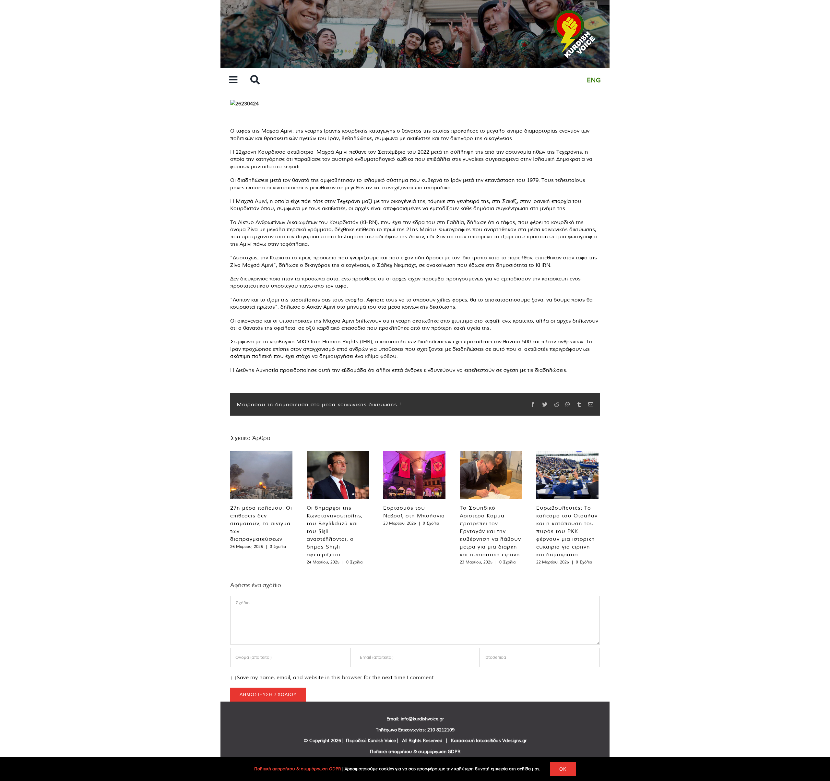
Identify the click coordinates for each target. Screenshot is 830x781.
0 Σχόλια (278, 546)
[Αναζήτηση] (255, 80)
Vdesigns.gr (514, 740)
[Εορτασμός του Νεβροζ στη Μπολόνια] (414, 475)
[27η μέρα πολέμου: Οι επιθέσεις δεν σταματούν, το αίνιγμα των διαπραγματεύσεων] (261, 475)
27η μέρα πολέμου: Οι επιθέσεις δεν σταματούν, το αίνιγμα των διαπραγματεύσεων (261, 523)
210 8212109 (441, 730)
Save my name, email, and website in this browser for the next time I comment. (336, 677)
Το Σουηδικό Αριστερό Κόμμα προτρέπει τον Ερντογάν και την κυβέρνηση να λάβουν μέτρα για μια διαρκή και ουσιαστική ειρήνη (490, 531)
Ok (562, 769)
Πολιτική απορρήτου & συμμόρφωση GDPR (415, 751)
